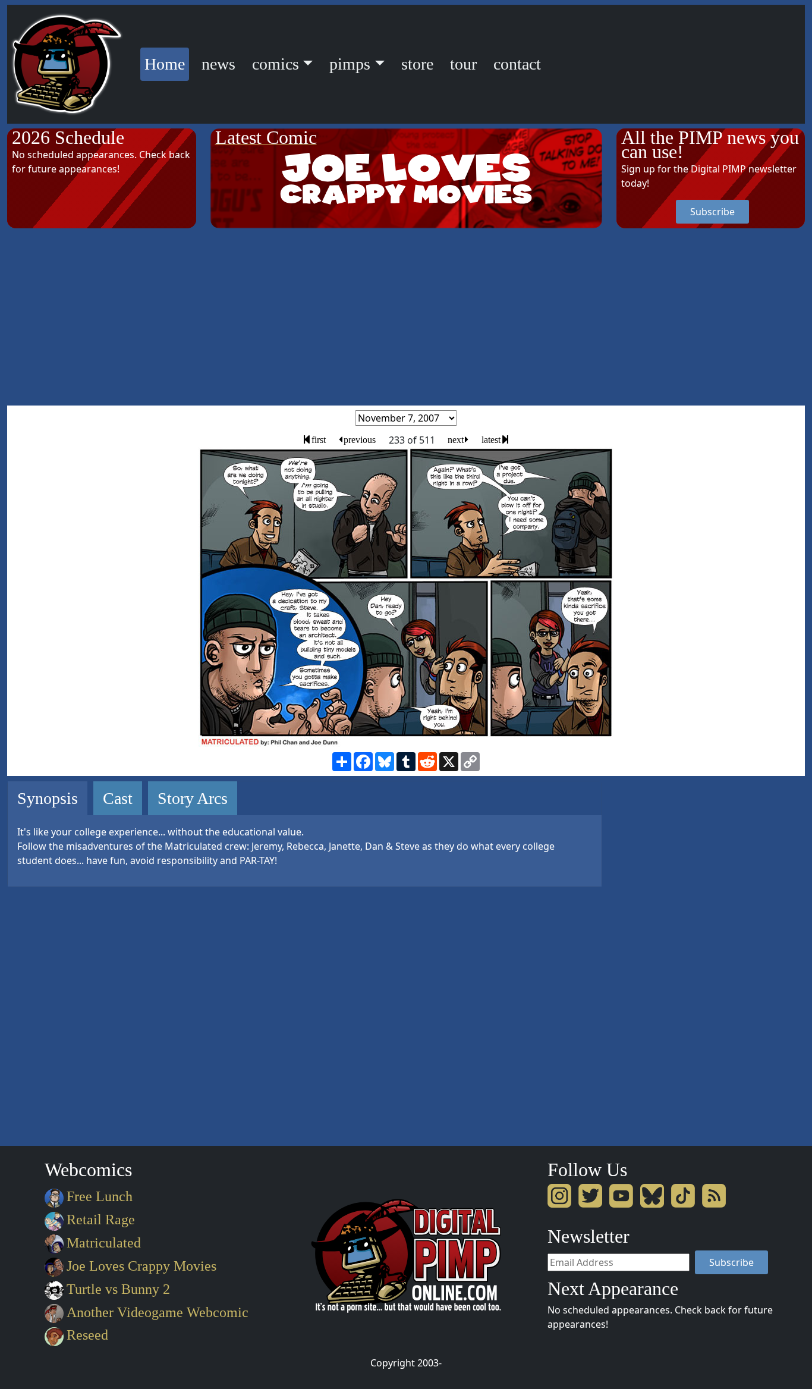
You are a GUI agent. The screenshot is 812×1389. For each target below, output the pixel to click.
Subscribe (712, 211)
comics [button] (275, 64)
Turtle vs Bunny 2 (118, 1289)
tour (463, 64)
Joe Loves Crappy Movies (141, 1266)
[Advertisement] (406, 317)
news (218, 64)
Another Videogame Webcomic (157, 1312)
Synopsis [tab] (47, 798)
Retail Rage (101, 1219)
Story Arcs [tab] (193, 798)
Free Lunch (100, 1196)
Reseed (87, 1335)
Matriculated (104, 1242)
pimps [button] (349, 64)
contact (517, 64)
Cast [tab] (118, 798)
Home (166, 63)
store (417, 64)
